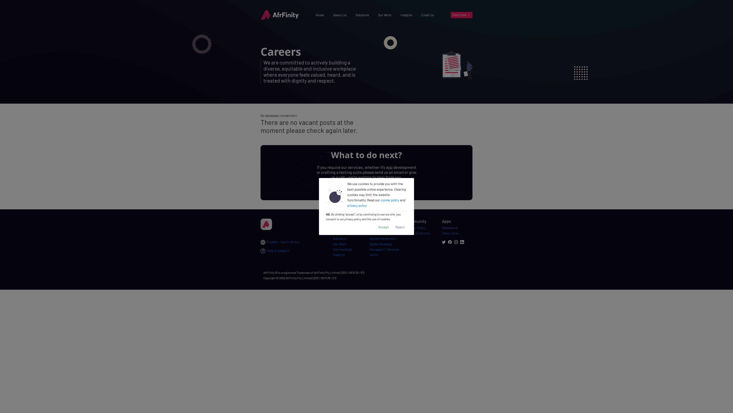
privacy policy (357, 205)
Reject (400, 227)
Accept (383, 227)
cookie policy (390, 200)
